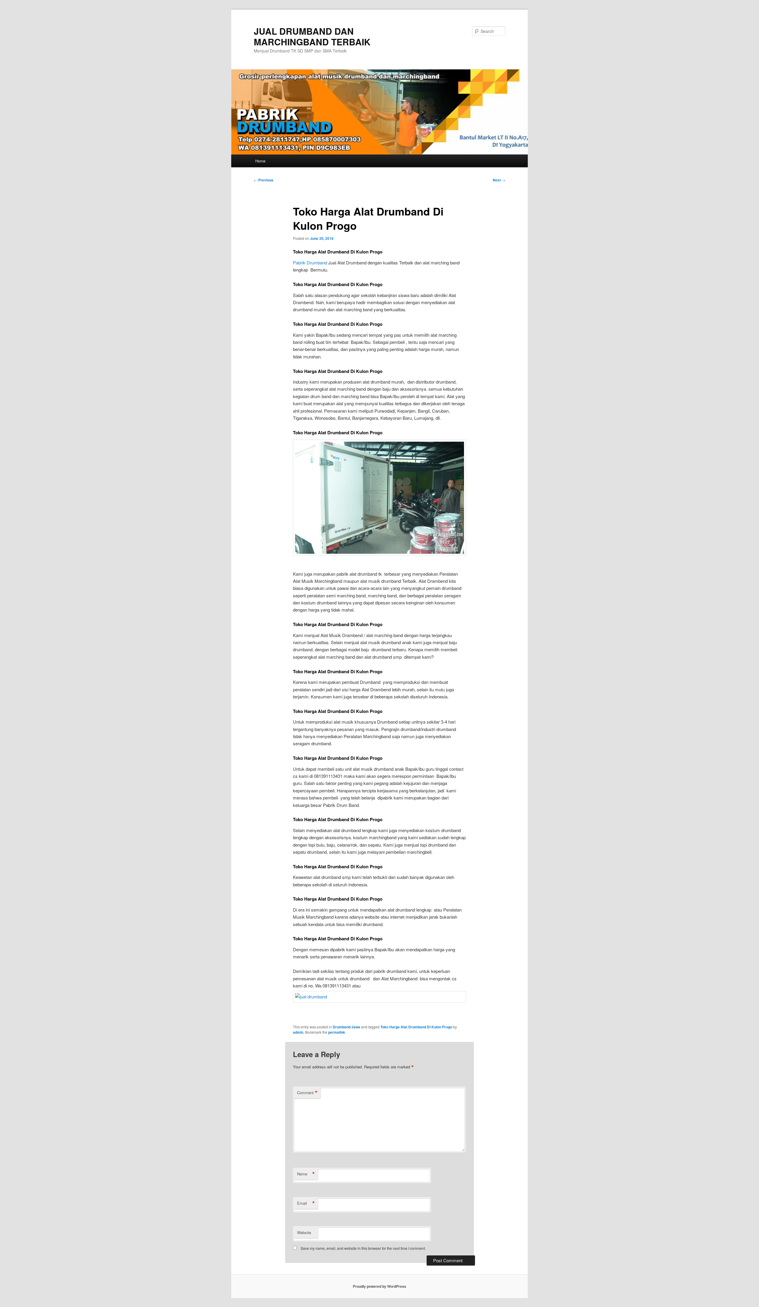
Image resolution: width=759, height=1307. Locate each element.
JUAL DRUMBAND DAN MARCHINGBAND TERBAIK (312, 36)
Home (260, 161)
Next (499, 180)
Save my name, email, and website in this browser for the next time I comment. (363, 1248)
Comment (307, 1092)
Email (306, 1203)
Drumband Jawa (346, 1027)
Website (304, 1232)
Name (306, 1174)
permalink (336, 1032)
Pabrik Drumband (310, 262)
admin (298, 1032)
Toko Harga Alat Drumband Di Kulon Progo (416, 1027)
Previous (263, 180)
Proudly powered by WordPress (379, 1286)
